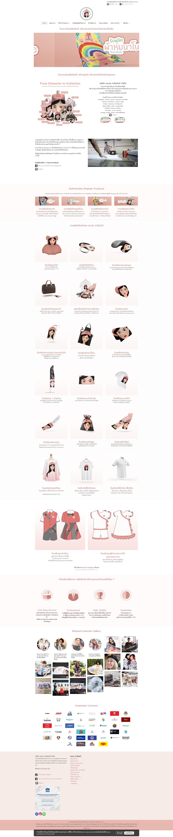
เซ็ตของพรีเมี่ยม (106, 106)
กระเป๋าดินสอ (108, 110)
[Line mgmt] (106, 119)
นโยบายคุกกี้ (51, 834)
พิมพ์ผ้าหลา (111, 102)
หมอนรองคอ (111, 104)
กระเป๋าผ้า (117, 102)
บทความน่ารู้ (115, 23)
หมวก (113, 110)
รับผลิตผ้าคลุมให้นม (51, 488)
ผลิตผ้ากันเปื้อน (74, 779)
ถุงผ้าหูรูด (103, 112)
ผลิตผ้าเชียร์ (73, 781)
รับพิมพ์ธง (118, 108)
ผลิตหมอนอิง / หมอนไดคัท (77, 770)
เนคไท (112, 106)
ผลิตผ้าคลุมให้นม (75, 765)
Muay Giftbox (103, 23)
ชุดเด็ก (122, 102)
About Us (52, 23)
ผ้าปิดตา (105, 104)
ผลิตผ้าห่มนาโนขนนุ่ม (76, 763)
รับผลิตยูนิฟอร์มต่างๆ (79, 23)
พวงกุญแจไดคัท (119, 106)
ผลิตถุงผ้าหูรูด (74, 768)
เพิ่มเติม (125, 23)
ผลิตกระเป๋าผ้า (74, 761)
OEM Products (63, 23)
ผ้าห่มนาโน (104, 102)
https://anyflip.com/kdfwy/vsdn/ (86, 569)
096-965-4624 (129, 4)
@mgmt (116, 4)
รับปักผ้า (113, 112)
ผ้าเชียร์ (108, 112)
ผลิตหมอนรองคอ (75, 772)
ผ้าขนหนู (113, 108)
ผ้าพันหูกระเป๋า (118, 104)
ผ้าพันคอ (107, 99)
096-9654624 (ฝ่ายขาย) (44, 775)
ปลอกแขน (118, 110)
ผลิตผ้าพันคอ (74, 759)
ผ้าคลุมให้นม (101, 99)
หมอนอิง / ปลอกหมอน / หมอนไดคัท (119, 99)
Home (44, 23)
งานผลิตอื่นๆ (73, 784)
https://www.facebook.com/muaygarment (49, 165)
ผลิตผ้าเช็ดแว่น (74, 774)
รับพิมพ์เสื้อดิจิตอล (120, 112)
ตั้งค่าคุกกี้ (119, 833)
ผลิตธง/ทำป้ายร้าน (75, 777)
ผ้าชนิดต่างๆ (92, 23)
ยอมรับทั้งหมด (129, 833)
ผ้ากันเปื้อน (107, 108)
